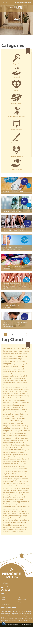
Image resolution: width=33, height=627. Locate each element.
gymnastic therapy (9, 490)
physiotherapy (18, 488)
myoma (10, 504)
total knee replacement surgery (18, 527)
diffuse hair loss (8, 393)
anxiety (15, 440)
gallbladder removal (18, 405)
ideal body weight (16, 414)
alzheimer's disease (9, 486)
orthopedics (21, 463)
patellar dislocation (18, 532)
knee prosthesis (18, 504)
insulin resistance (14, 445)
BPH (4, 366)
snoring (11, 412)
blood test (14, 476)
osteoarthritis (21, 389)
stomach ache (14, 382)
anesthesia (20, 412)
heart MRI (13, 433)
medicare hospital (23, 520)
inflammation (13, 389)
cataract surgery (16, 421)
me (25, 476)
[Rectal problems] (16, 121)
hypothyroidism (23, 471)
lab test (26, 393)
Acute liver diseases (18, 398)
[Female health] (16, 68)
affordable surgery (10, 371)
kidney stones (24, 479)
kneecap (16, 376)
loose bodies (7, 532)
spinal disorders (24, 492)
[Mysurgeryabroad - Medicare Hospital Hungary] (16, 7)
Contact (4, 602)
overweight (19, 416)
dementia (19, 486)
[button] (4, 623)
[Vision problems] (16, 160)
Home (3, 597)
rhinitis (10, 423)
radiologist (7, 428)
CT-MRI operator (17, 431)
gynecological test (18, 442)
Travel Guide (22, 599)
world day (26, 486)
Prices (3, 599)
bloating (11, 380)
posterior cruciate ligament (17, 461)
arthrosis (13, 374)
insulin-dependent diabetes (11, 447)
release (16, 518)
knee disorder (7, 529)
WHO (14, 481)
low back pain (13, 495)
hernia (26, 348)
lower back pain (13, 492)
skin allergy (25, 396)
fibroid (5, 504)
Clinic (20, 597)
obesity (13, 416)
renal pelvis (16, 479)
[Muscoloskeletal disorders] (16, 108)
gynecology (7, 438)
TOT (13, 511)
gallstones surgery (9, 407)
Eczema (5, 398)
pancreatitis (7, 396)
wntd (4, 483)
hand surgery (18, 516)
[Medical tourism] (16, 95)
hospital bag (14, 520)
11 (21, 334)
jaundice (19, 400)
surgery (23, 466)
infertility (15, 438)
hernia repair (8, 351)
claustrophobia (8, 440)
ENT (15, 412)
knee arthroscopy (19, 361)
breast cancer (23, 382)
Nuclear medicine (13, 426)
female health (25, 502)
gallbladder (21, 371)
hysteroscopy (15, 501)
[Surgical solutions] (16, 134)
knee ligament (13, 454)
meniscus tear (8, 452)
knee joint (7, 364)
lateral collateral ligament (16, 457)
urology (20, 476)
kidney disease (7, 479)
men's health (23, 474)
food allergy (22, 356)
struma (14, 418)
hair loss (24, 391)
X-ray (26, 428)
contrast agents (25, 438)
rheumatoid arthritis (15, 391)
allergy (14, 356)
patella (22, 376)
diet (9, 405)
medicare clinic (8, 522)
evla (14, 522)
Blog (19, 602)
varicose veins (17, 509)
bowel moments (13, 353)
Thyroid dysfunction (11, 474)
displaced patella (8, 376)
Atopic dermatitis (16, 396)
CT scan (11, 402)
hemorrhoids (23, 353)
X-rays (21, 428)
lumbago (6, 495)
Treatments (5, 604)
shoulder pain (7, 466)
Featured (20, 348)
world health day (19, 483)
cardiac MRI (20, 433)
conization (14, 499)
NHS (4, 348)
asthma (15, 423)
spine (20, 495)
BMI (23, 414)
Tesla (15, 435)
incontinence (7, 511)
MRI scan (18, 402)
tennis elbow (13, 471)
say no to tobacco (22, 481)
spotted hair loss (19, 393)
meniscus (12, 449)
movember (6, 476)
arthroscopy (7, 361)
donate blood (7, 481)
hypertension (17, 378)
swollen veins (7, 356)
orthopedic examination (10, 469)
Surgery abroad (18, 369)
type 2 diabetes (25, 445)
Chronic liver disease (9, 400)
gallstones (6, 374)
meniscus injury (22, 449)
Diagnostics (7, 430)
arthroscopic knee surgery (13, 358)
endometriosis (22, 435)
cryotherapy (7, 499)
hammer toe (16, 466)
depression (10, 483)
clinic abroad (11, 348)
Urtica (10, 398)
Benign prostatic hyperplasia (20, 364)
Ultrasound (15, 428)
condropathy (22, 529)
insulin (5, 445)
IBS (16, 380)
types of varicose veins (18, 506)
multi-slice (21, 440)
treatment (26, 488)
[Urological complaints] (16, 147)
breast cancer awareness (11, 385)
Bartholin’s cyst (8, 442)
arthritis (5, 389)
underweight (7, 418)
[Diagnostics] (16, 55)
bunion (14, 513)
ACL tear (15, 529)
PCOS (27, 440)
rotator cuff (6, 464)
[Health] (16, 81)
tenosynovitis (21, 497)
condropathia (20, 374)
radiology (25, 426)
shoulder (13, 464)
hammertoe (20, 513)
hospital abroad (12, 366)
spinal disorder (20, 490)
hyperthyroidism (19, 511)
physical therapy (8, 488)
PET (20, 426)
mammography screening (18, 387)
